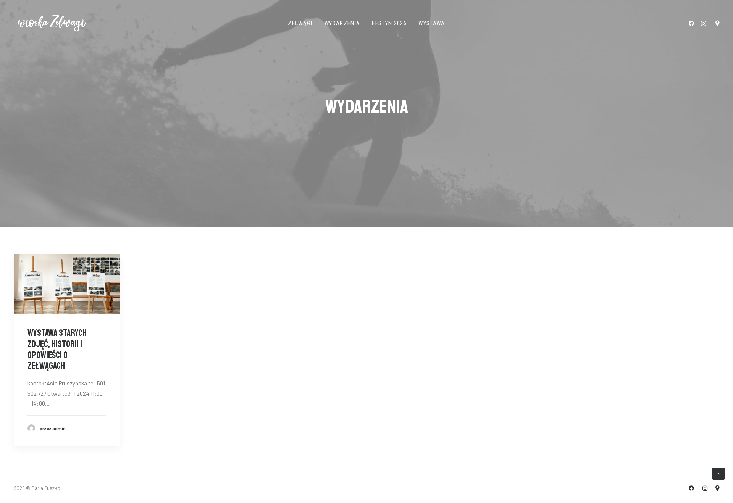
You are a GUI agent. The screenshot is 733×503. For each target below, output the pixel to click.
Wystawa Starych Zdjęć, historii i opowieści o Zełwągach (57, 349)
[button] (692, 23)
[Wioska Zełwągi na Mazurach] (52, 23)
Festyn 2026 (389, 23)
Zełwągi (300, 23)
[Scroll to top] (718, 472)
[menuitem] (300, 23)
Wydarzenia (342, 23)
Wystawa (431, 23)
